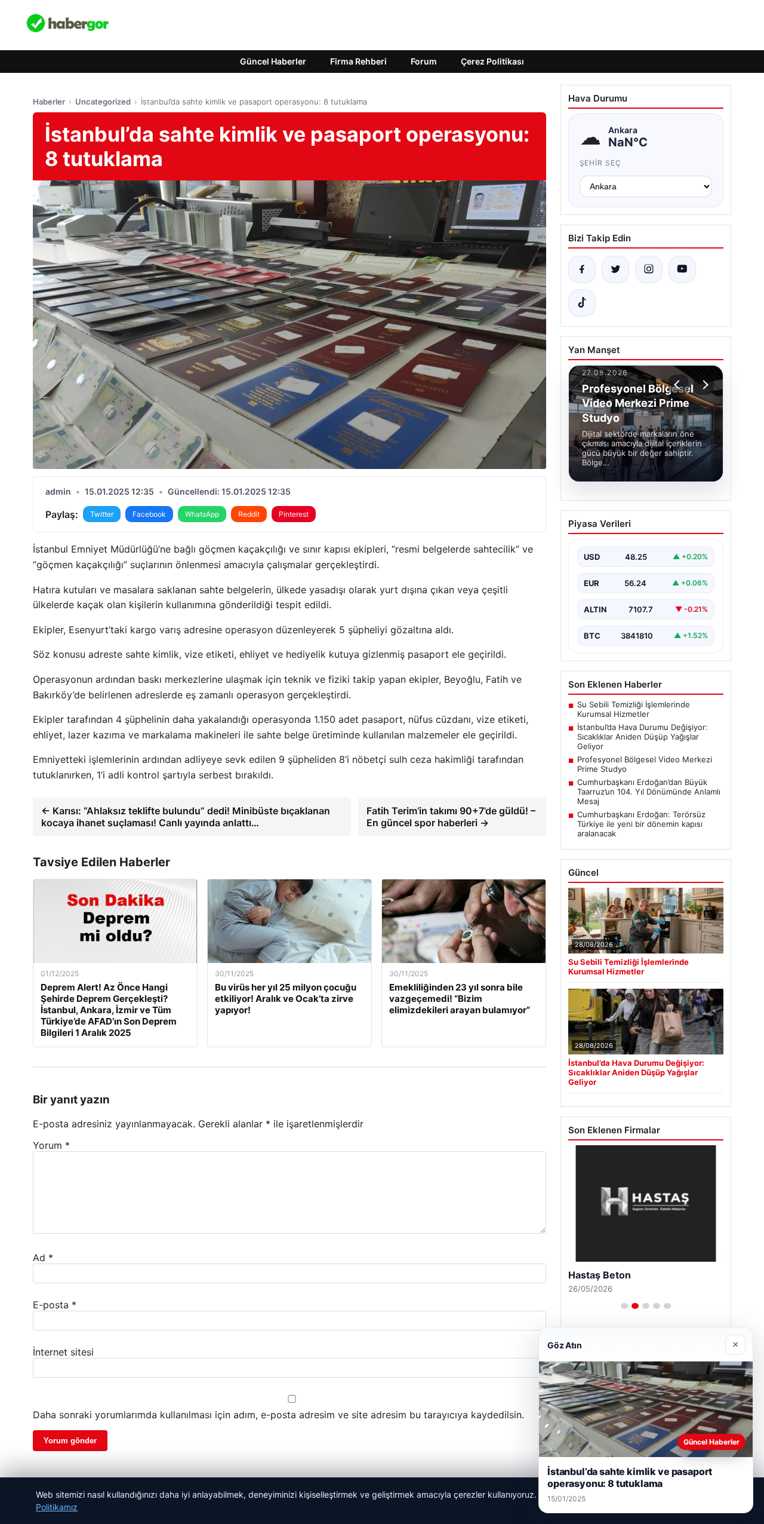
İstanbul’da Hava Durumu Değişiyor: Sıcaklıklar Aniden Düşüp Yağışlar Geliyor (642, 736)
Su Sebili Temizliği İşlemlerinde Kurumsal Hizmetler (633, 709)
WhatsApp (202, 514)
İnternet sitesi (63, 1352)
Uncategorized (103, 101)
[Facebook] (582, 269)
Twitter (101, 514)
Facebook (149, 514)
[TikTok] (582, 303)
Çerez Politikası (492, 61)
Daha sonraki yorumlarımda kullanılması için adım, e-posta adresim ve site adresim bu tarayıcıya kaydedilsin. (278, 1415)
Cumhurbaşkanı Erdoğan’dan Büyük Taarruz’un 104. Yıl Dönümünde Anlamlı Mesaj (648, 791)
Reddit (249, 514)
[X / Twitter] (615, 269)
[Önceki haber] (678, 385)
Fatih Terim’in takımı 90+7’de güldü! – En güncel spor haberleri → (450, 817)
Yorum (51, 1145)
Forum (424, 61)
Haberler (49, 101)
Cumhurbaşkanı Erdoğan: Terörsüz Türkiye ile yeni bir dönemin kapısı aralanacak (641, 823)
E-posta (54, 1305)
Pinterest (294, 514)
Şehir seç (601, 162)
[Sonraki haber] (704, 385)
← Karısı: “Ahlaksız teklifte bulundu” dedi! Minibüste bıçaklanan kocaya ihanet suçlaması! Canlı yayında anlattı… (185, 817)
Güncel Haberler (273, 61)
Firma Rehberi (358, 61)
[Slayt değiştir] (624, 1306)
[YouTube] (682, 269)
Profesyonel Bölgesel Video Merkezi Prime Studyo (644, 764)
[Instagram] (649, 269)
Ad (43, 1258)
